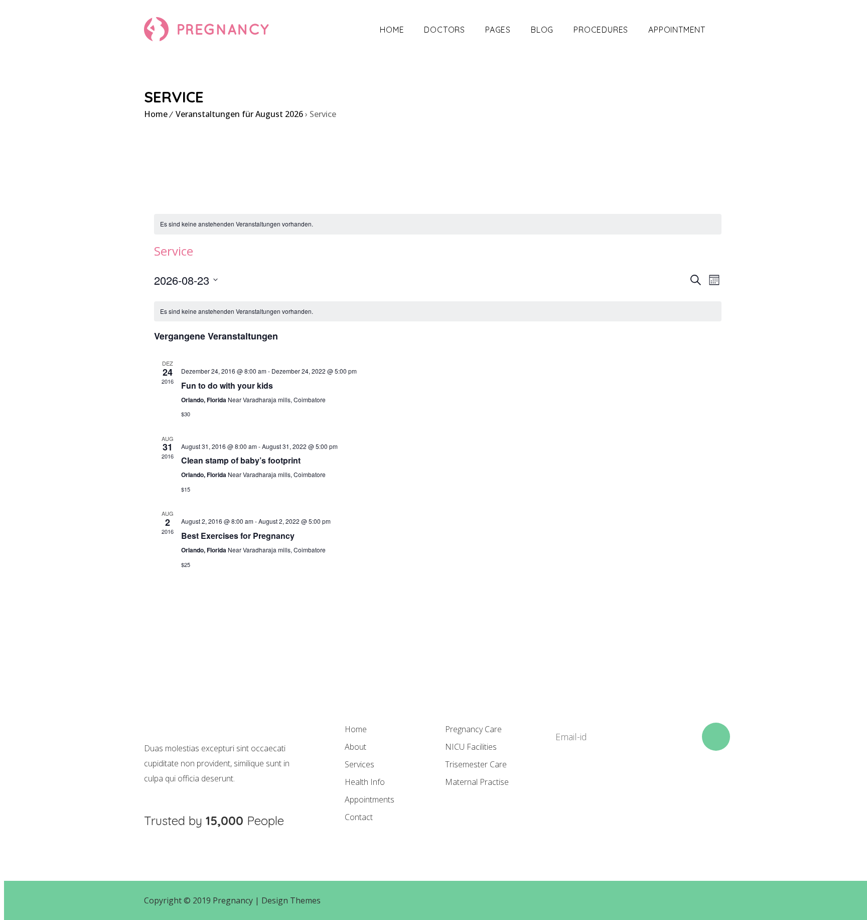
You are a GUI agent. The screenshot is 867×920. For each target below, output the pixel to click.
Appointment (676, 30)
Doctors (444, 30)
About (355, 746)
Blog (542, 30)
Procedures (600, 30)
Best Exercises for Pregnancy (238, 535)
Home (392, 30)
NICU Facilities (471, 746)
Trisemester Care (476, 764)
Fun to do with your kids (227, 385)
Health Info (365, 781)
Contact (359, 817)
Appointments (369, 799)
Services (359, 764)
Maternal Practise (477, 781)
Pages (498, 30)
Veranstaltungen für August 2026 (239, 114)
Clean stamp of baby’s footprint (241, 460)
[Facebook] (557, 786)
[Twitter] (592, 786)
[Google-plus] (626, 786)
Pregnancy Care (473, 729)
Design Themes (291, 900)
